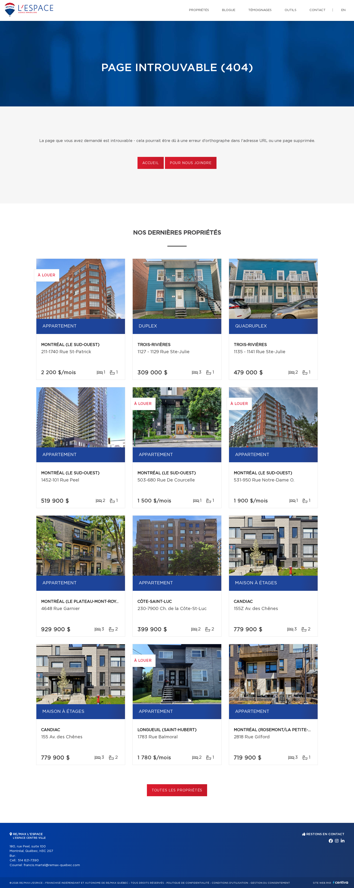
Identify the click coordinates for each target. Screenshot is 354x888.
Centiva (340, 882)
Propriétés (199, 10)
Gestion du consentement (270, 883)
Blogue (228, 10)
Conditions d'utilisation (230, 883)
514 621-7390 (28, 860)
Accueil (150, 163)
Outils (290, 10)
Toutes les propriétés (177, 790)
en (343, 10)
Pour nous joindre (191, 163)
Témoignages (260, 10)
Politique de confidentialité (187, 883)
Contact (317, 10)
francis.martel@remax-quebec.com (52, 865)
